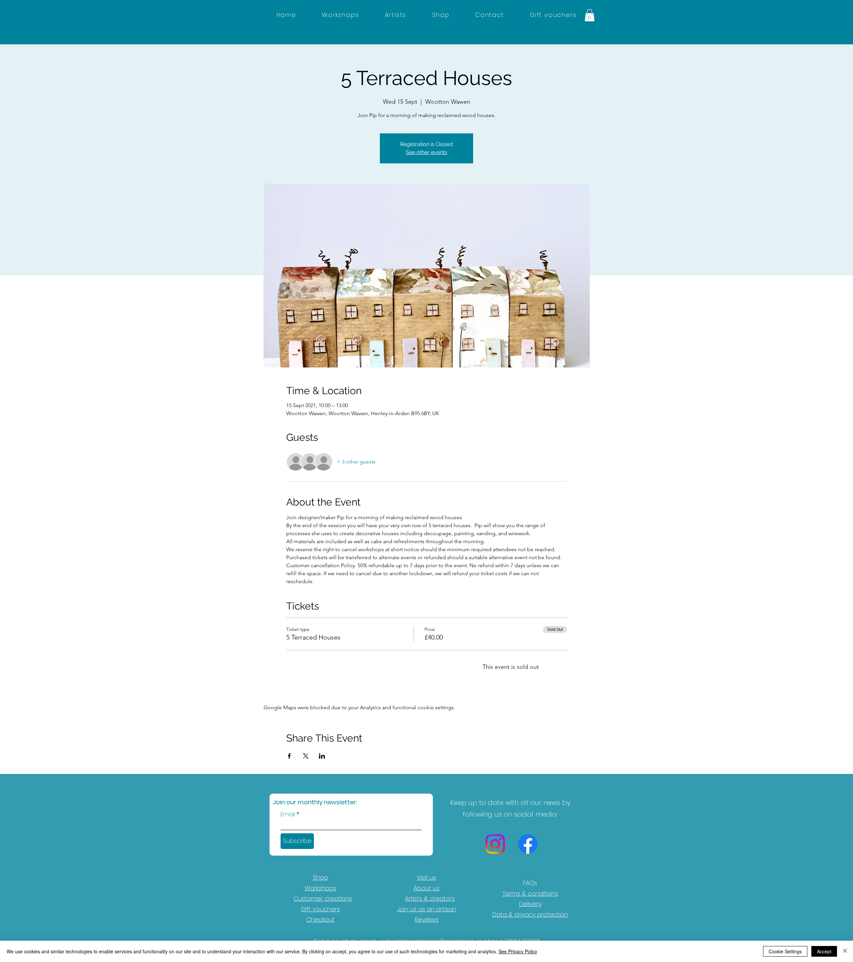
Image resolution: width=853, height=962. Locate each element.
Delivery (530, 904)
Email (288, 814)
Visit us (426, 877)
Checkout (320, 919)
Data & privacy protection (530, 914)
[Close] (845, 951)
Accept (824, 951)
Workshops (320, 888)
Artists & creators (430, 898)
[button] (589, 15)
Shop (320, 877)
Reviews (426, 919)
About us (426, 888)
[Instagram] (495, 844)
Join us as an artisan (426, 909)
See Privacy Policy (517, 951)
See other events (426, 152)
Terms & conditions (530, 893)
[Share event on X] (306, 756)
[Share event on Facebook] (289, 756)
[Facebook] (528, 844)
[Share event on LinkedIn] (322, 756)
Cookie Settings (785, 951)
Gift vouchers (320, 909)
